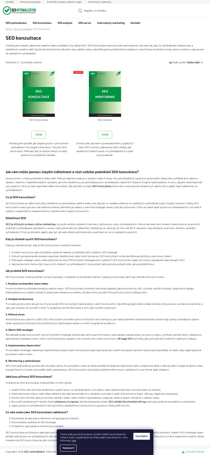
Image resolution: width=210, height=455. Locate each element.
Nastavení (68, 448)
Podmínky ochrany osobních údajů (64, 2)
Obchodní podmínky (30, 2)
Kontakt (10, 2)
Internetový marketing (99, 2)
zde (74, 440)
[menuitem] (16, 23)
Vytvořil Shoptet (195, 451)
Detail (38, 134)
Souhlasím (142, 436)
